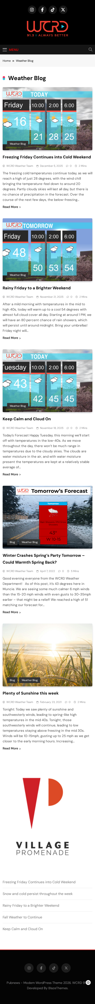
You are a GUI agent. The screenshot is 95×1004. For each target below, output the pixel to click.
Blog (12, 542)
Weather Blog (18, 144)
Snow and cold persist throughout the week (38, 893)
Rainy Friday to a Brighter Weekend (37, 288)
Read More (10, 207)
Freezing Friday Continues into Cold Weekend (47, 157)
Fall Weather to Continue (22, 917)
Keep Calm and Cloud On (27, 419)
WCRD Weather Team (19, 166)
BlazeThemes (58, 988)
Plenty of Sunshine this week (31, 693)
